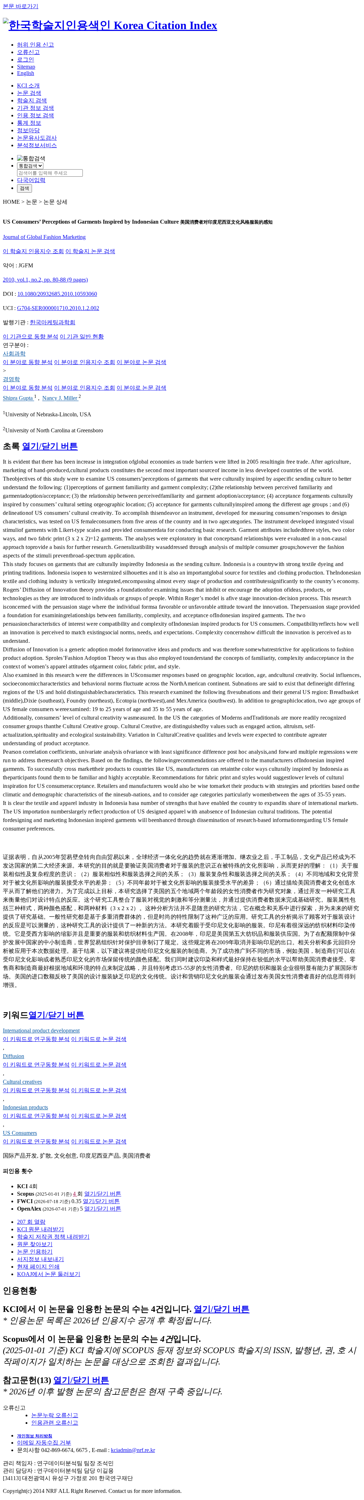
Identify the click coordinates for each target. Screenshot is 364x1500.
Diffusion (13, 1056)
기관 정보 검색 (35, 108)
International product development (41, 1030)
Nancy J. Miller (60, 398)
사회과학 (14, 354)
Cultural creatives (22, 1082)
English (25, 73)
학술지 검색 (32, 100)
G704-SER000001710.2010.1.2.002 (58, 308)
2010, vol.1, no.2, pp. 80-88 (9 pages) (45, 280)
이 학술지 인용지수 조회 (33, 251)
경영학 (11, 379)
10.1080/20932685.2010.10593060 (57, 294)
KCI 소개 (28, 85)
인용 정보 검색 (35, 115)
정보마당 (28, 130)
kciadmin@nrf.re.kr (133, 1450)
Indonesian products (25, 1107)
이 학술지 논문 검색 (90, 251)
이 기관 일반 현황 (82, 336)
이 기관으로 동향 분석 (30, 336)
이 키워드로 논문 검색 (99, 1039)
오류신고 (28, 52)
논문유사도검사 (37, 138)
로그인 (25, 60)
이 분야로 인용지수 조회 (84, 362)
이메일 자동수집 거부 (44, 1443)
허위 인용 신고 (35, 45)
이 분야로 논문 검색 (141, 362)
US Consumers (20, 1133)
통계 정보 (29, 123)
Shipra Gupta (18, 398)
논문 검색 (29, 93)
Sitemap (26, 67)
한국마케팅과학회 (52, 322)
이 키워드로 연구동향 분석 (36, 1039)
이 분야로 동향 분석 (28, 362)
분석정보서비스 (37, 145)
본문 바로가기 (20, 6)
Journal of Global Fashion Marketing (44, 237)
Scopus (25, 1194)
